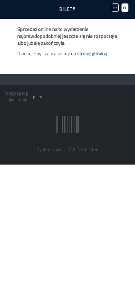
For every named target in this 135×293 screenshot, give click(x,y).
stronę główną (92, 53)
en (39, 96)
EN (115, 7)
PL (125, 7)
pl (34, 96)
